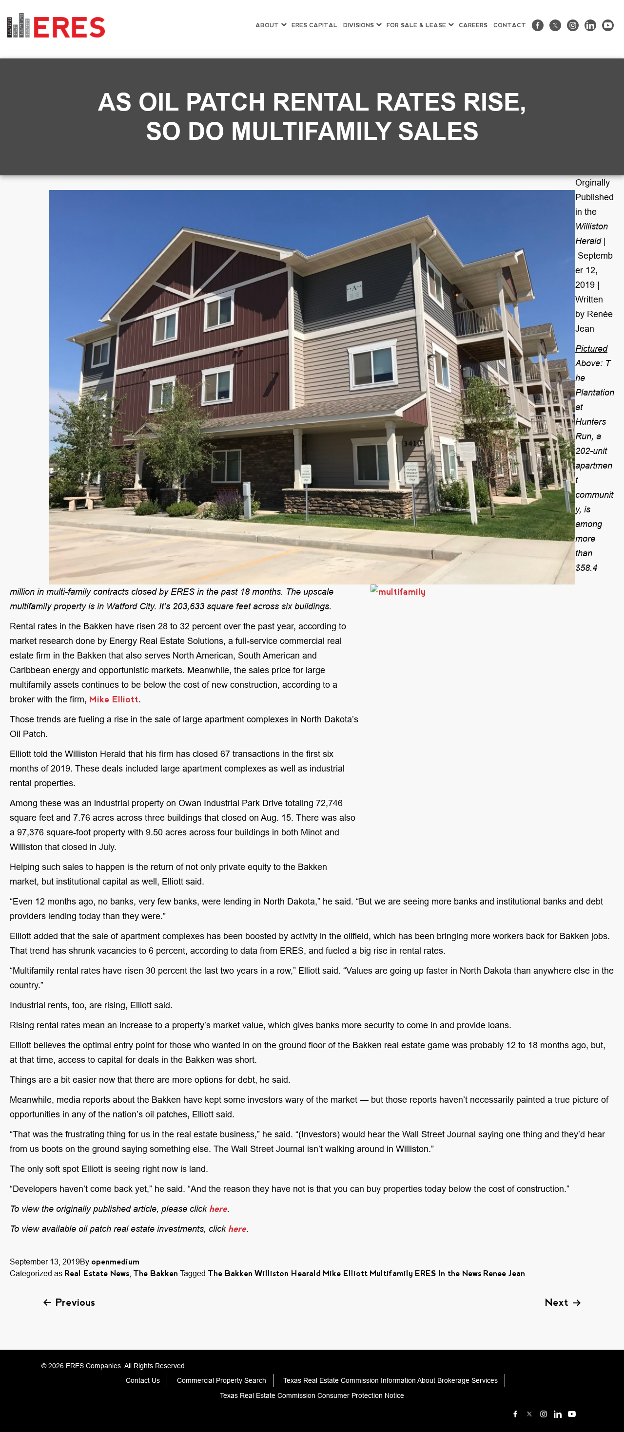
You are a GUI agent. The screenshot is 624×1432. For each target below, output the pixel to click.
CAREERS (473, 25)
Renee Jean (504, 1273)
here (218, 1209)
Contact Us (143, 1380)
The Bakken (155, 1273)
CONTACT (509, 25)
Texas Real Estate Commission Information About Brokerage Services (390, 1380)
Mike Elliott (113, 699)
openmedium (115, 1262)
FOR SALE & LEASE (416, 25)
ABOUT (267, 25)
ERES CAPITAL (314, 25)
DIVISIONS (358, 25)
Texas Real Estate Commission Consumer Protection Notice (312, 1395)
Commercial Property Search (221, 1380)
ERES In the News (448, 1273)
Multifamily (391, 1273)
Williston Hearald (287, 1273)
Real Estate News (96, 1273)
